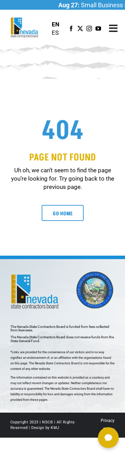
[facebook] (71, 28)
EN (55, 24)
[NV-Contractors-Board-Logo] (24, 19)
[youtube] (98, 28)
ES (55, 32)
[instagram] (89, 28)
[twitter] (80, 28)
